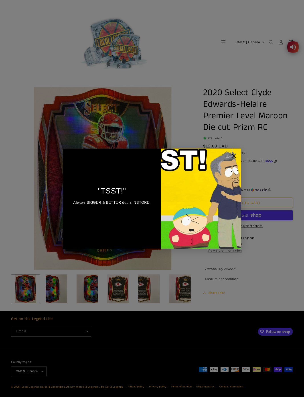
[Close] (234, 157)
